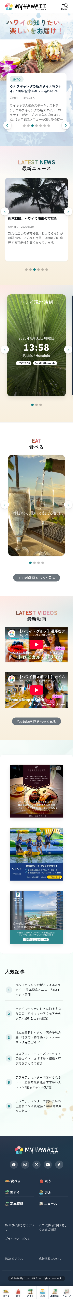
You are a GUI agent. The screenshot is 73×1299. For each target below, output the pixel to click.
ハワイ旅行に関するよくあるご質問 (53, 1227)
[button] (24, 125)
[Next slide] (66, 125)
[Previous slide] (7, 125)
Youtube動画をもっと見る (36, 721)
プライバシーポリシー (19, 1239)
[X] (36, 1165)
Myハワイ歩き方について (19, 1227)
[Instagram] (25, 1165)
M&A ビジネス (14, 1259)
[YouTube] (48, 1165)
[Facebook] (14, 1165)
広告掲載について (50, 1259)
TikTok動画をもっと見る (36, 577)
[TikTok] (59, 1165)
